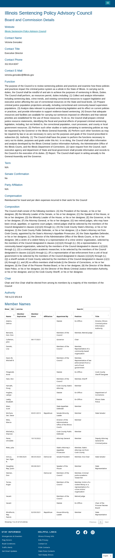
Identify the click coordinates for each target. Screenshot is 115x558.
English (105, 556)
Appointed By (62, 316)
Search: (80, 309)
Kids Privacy (43, 540)
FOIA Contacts (44, 547)
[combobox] (107, 556)
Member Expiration (21, 315)
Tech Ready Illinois (45, 555)
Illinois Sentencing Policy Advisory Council (25, 31)
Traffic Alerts (7, 547)
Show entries (14, 309)
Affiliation (48, 316)
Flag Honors (7, 540)
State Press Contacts (46, 551)
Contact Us (42, 544)
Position (78, 316)
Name (8, 316)
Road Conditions (8, 544)
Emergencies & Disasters (12, 536)
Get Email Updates (9, 551)
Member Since (34, 315)
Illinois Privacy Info (46, 536)
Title (97, 316)
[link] (78, 535)
